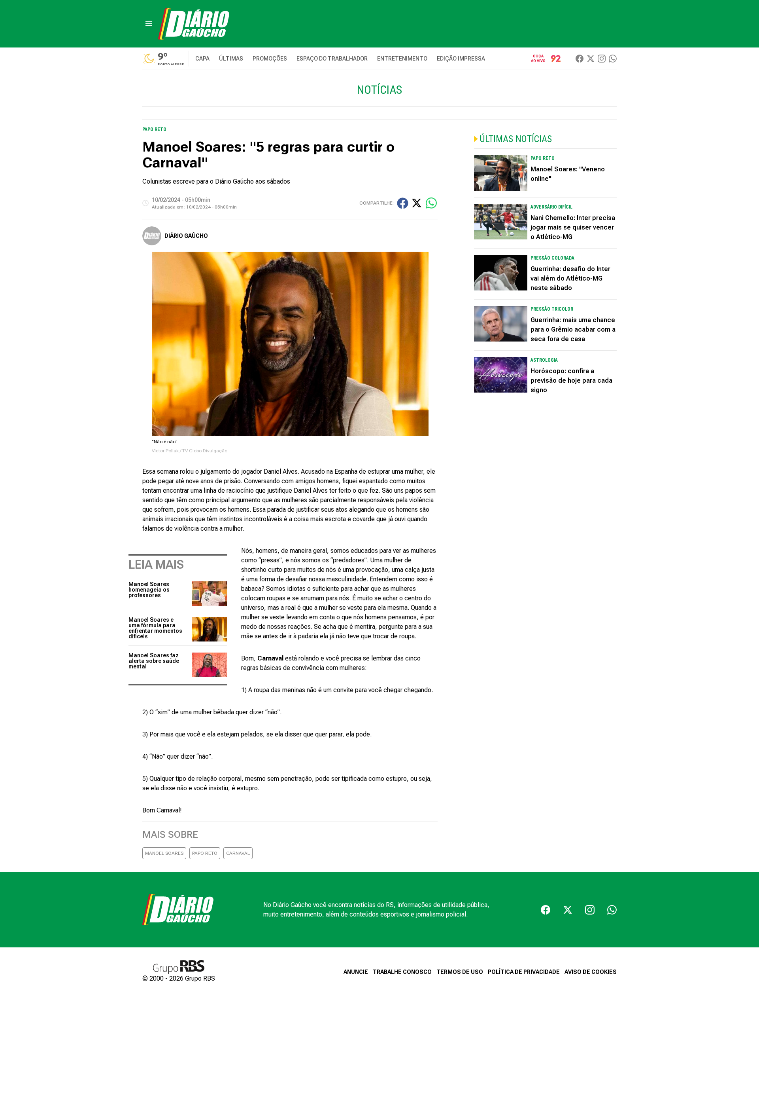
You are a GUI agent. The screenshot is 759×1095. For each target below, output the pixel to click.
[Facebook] (579, 59)
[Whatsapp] (613, 59)
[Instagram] (602, 59)
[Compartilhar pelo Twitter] (417, 203)
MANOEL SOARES (164, 853)
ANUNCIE (356, 972)
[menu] (148, 23)
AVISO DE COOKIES (591, 972)
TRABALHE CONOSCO (402, 972)
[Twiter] (591, 59)
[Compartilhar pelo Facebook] (402, 203)
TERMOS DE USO (459, 972)
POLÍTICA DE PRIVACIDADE (524, 972)
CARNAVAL (238, 853)
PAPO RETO (204, 853)
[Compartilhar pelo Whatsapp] (431, 203)
